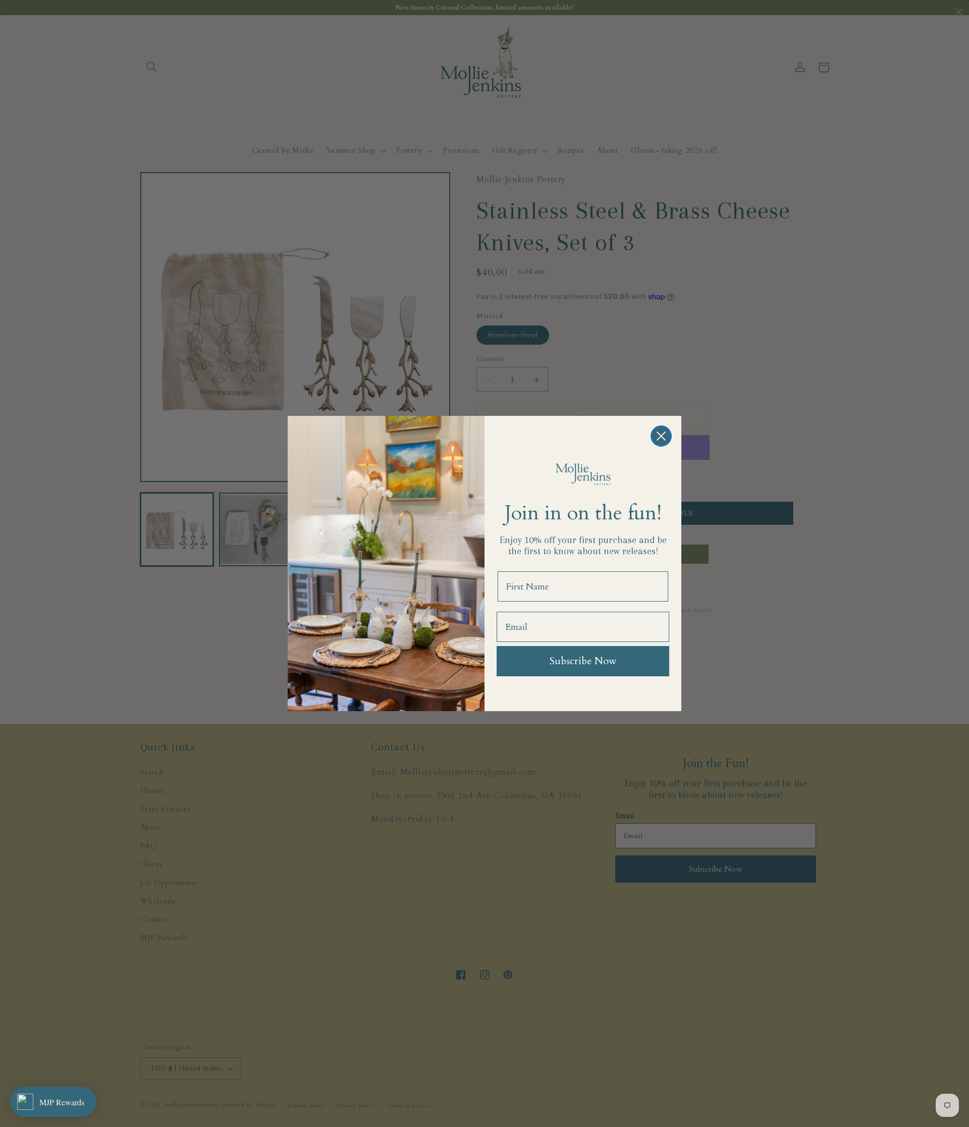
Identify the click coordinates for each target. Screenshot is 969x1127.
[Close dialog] (661, 436)
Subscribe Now (583, 661)
